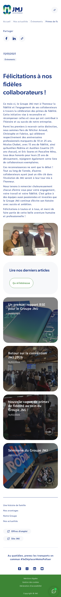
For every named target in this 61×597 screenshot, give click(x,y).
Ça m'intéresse (21, 283)
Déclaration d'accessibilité (30, 586)
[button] (54, 10)
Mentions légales (31, 578)
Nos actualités (20, 21)
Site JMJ (15, 538)
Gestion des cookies (30, 582)
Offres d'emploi (19, 531)
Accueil (6, 21)
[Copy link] (22, 38)
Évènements (37, 21)
